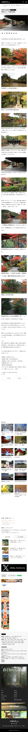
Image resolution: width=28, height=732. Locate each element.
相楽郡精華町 (4, 644)
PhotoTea (3, 697)
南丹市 (11, 642)
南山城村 (9, 644)
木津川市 (15, 642)
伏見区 (6, 641)
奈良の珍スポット (5, 655)
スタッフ (15, 697)
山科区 (9, 641)
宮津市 (19, 641)
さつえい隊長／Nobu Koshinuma (11, 372)
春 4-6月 (5, 650)
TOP (2, 690)
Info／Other (3, 699)
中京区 (15, 639)
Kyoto (2, 692)
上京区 (8, 639)
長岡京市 (3, 642)
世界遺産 (2, 657)
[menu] (26, 2)
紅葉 (4, 374)
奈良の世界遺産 (14, 657)
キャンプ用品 (11, 658)
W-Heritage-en (21, 657)
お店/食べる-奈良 (23, 653)
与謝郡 (13, 644)
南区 (3, 641)
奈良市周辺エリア (8, 636)
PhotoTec (10, 649)
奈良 (2, 653)
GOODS (6, 649)
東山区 (21, 639)
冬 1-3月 (17, 650)
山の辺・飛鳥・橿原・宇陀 (16, 636)
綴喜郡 (22, 642)
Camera (2, 649)
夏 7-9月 (9, 650)
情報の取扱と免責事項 (18, 699)
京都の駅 (2, 660)
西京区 (12, 641)
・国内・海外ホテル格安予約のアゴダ (8, 520)
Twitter (11, 723)
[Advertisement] (14, 390)
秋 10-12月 (13, 650)
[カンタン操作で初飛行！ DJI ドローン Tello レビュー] (7, 378)
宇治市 (16, 641)
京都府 (2, 639)
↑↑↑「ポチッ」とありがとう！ (6, 588)
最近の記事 (7, 536)
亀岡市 (22, 641)
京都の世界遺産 (8, 657)
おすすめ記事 (20, 536)
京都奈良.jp (14, 721)
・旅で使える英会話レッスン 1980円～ (8, 523)
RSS (16, 723)
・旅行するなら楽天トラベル (6, 521)
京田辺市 (8, 642)
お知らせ (15, 690)
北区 (5, 639)
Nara (2, 694)
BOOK (23, 658)
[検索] (23, 2)
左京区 (11, 639)
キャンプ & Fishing (18, 658)
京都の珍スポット (5, 652)
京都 (2, 650)
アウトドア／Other (4, 658)
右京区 (18, 639)
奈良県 (2, 636)
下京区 (25, 639)
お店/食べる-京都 (23, 650)
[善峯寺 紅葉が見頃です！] (20, 378)
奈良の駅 (2, 661)
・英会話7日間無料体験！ (5, 524)
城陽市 (19, 642)
